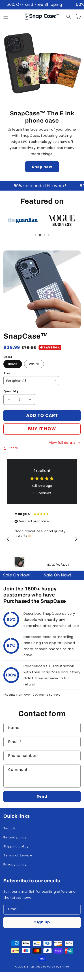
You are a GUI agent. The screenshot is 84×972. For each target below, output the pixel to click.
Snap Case (34, 966)
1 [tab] (35, 235)
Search (9, 828)
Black (12, 364)
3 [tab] (44, 235)
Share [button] (13, 448)
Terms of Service (17, 855)
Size (7, 373)
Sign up (42, 922)
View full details (62, 442)
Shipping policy (16, 846)
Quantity (11, 391)
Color (7, 357)
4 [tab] (49, 235)
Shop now (42, 166)
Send (42, 796)
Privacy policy (14, 864)
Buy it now (42, 429)
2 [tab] (40, 235)
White (34, 364)
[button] (6, 17)
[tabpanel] (23, 220)
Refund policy (14, 837)
